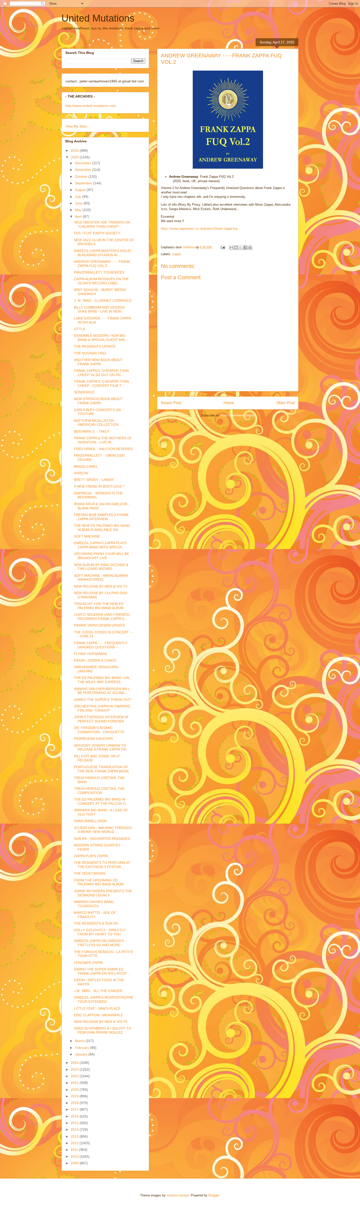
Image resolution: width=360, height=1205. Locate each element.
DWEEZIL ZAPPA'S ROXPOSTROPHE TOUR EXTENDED (103, 999)
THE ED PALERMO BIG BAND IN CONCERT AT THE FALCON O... (101, 801)
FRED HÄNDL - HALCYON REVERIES (103, 449)
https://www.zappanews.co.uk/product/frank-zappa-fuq (199, 228)
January (81, 1054)
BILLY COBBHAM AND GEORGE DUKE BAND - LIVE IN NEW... (99, 309)
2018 (75, 1103)
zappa (176, 254)
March (80, 1041)
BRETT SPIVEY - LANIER (94, 480)
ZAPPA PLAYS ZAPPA (91, 856)
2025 (75, 157)
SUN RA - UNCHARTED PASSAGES (102, 839)
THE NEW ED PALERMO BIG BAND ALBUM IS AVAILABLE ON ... (102, 528)
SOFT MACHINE (87, 536)
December (83, 163)
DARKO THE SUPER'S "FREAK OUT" (103, 700)
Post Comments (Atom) (237, 415)
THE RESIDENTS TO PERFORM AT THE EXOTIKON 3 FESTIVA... (102, 865)
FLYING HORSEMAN (90, 654)
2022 (75, 1076)
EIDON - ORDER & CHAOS (95, 660)
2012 (75, 1143)
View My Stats (76, 126)
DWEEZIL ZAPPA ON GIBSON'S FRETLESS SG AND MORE (99, 943)
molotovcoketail (178, 1195)
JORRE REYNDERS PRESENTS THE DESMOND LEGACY (103, 893)
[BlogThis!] (236, 247)
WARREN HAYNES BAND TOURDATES (93, 904)
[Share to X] (240, 247)
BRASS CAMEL (86, 466)
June (79, 203)
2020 (75, 1090)
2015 (75, 1123)
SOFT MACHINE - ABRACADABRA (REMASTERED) (101, 578)
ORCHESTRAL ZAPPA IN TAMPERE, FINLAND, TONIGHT (102, 708)
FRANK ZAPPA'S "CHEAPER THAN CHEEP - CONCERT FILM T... (101, 383)
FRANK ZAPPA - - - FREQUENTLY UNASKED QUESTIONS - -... (100, 645)
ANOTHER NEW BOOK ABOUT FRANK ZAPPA (98, 362)
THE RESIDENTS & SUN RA (96, 923)
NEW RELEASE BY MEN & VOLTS (100, 586)
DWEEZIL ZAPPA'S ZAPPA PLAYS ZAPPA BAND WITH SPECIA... (100, 545)
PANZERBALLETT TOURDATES (99, 272)
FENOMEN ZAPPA (88, 963)
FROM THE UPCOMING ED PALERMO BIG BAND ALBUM (99, 882)
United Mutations (97, 18)
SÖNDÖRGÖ (84, 392)
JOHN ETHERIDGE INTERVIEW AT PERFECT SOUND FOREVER (101, 719)
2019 (75, 1096)
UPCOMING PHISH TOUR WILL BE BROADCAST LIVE (101, 556)
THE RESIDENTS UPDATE (95, 346)
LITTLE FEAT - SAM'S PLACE (97, 1008)
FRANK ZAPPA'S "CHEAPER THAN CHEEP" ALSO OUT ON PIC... (101, 373)
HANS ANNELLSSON (90, 821)
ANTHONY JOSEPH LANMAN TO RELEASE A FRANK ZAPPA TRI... (101, 747)
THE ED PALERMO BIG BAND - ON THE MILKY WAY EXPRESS (101, 680)
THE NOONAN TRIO (90, 353)
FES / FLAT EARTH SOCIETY (97, 233)
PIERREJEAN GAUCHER (93, 739)
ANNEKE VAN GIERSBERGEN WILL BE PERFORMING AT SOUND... (102, 691)
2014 (75, 1129)
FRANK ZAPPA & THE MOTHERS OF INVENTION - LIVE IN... (103, 440)
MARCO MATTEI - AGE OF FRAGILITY (95, 915)
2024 (75, 1063)
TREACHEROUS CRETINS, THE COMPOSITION (99, 791)
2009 (75, 1163)
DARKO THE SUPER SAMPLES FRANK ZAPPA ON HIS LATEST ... (102, 971)
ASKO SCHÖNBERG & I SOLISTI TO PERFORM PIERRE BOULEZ (102, 1030)
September (84, 183)
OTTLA (79, 329)
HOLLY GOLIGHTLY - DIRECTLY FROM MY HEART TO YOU (99, 932)
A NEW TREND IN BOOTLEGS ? (99, 486)
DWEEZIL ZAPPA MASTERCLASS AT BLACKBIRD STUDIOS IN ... (103, 253)
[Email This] (231, 247)
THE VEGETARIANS (90, 873)
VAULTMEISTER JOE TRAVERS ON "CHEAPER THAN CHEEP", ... (102, 224)
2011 (75, 1150)
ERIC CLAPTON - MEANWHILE (98, 1015)
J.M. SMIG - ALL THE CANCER (98, 991)
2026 (75, 150)
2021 (75, 1083)
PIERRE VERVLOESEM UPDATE (99, 625)
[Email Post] (222, 247)
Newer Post (171, 403)
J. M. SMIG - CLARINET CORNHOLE (103, 300)
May (79, 210)
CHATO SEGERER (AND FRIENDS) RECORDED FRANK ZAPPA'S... (102, 617)
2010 (75, 1156)
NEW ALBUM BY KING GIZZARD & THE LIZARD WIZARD (101, 567)
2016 (75, 1116)
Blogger (213, 1195)
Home (229, 403)
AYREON (81, 473)
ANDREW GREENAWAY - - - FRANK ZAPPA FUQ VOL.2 (102, 264)
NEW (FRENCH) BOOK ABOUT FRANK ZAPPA (98, 401)
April (79, 216)
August (81, 190)
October (81, 176)
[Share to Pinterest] (250, 247)
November (83, 170)
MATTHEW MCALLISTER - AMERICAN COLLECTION (96, 423)
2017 (75, 1109)
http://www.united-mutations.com (90, 106)
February (82, 1048)
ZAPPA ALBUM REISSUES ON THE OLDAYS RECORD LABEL (101, 281)
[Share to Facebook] (245, 247)
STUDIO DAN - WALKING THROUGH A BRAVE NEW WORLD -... (103, 830)
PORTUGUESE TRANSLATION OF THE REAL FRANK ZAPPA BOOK (101, 769)
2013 (75, 1136)
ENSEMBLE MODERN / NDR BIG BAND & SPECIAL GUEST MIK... (101, 338)
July (78, 197)
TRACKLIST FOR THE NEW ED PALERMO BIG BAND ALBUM (99, 606)
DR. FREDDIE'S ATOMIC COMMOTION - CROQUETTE (99, 730)
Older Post (285, 403)
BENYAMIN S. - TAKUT (92, 431)
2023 (75, 1069)
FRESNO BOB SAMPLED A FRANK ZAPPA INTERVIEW (101, 517)
